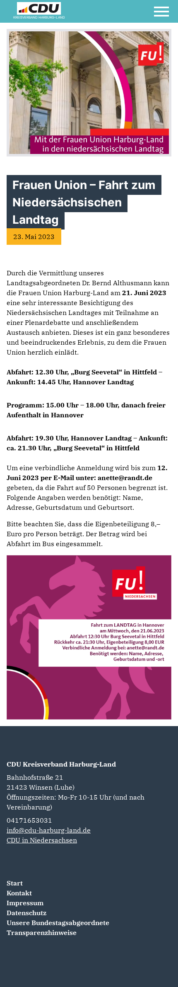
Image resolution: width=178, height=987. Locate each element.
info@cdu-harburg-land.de (49, 830)
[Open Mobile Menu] (161, 11)
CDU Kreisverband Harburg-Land (61, 764)
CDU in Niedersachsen (42, 840)
